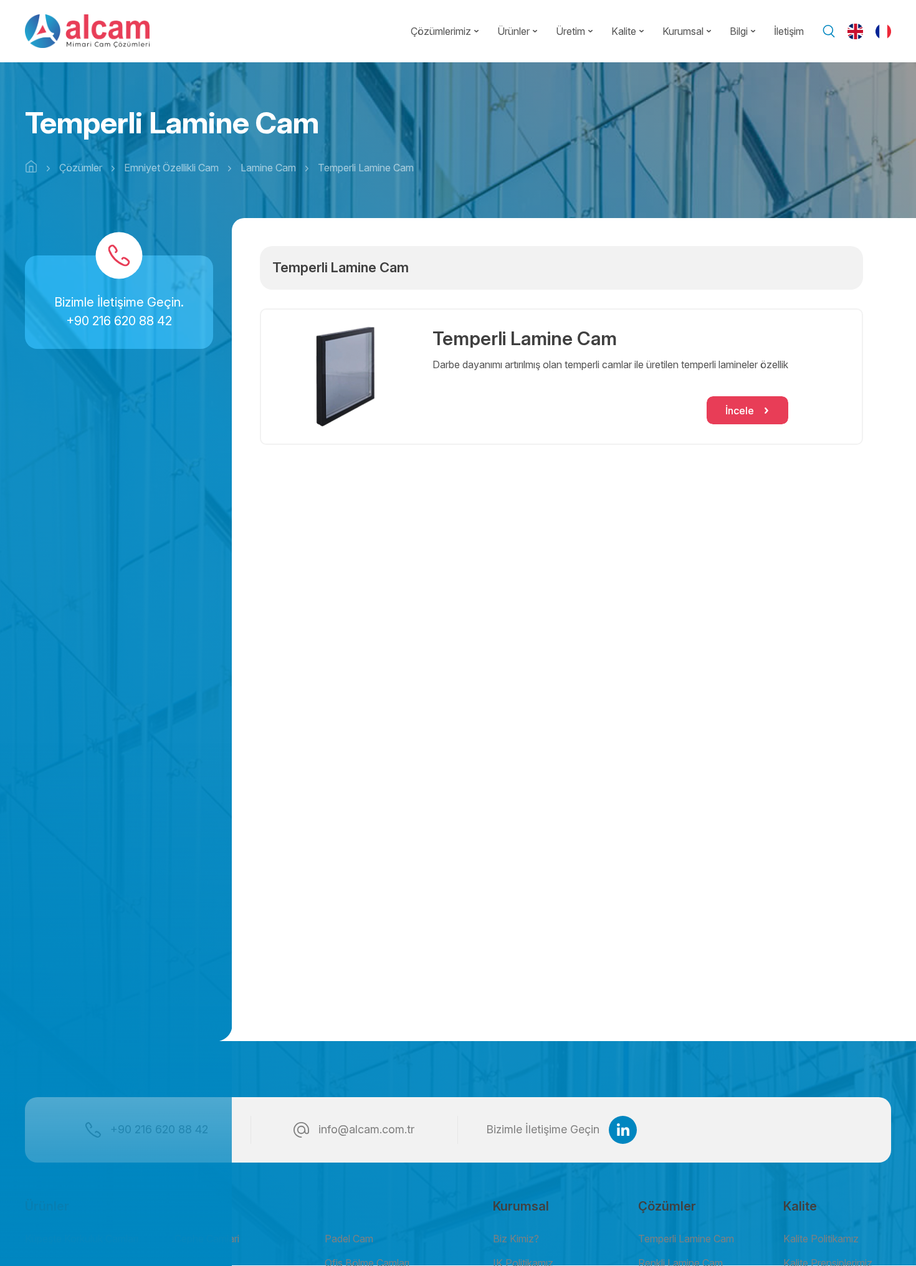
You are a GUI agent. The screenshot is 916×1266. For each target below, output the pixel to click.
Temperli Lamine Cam (686, 1238)
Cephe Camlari (206, 1238)
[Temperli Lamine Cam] (344, 376)
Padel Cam (349, 1238)
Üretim (570, 31)
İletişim (789, 31)
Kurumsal (683, 31)
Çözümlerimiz (441, 31)
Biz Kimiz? (516, 1238)
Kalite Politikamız (821, 1238)
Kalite (623, 31)
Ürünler (513, 31)
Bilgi (739, 31)
